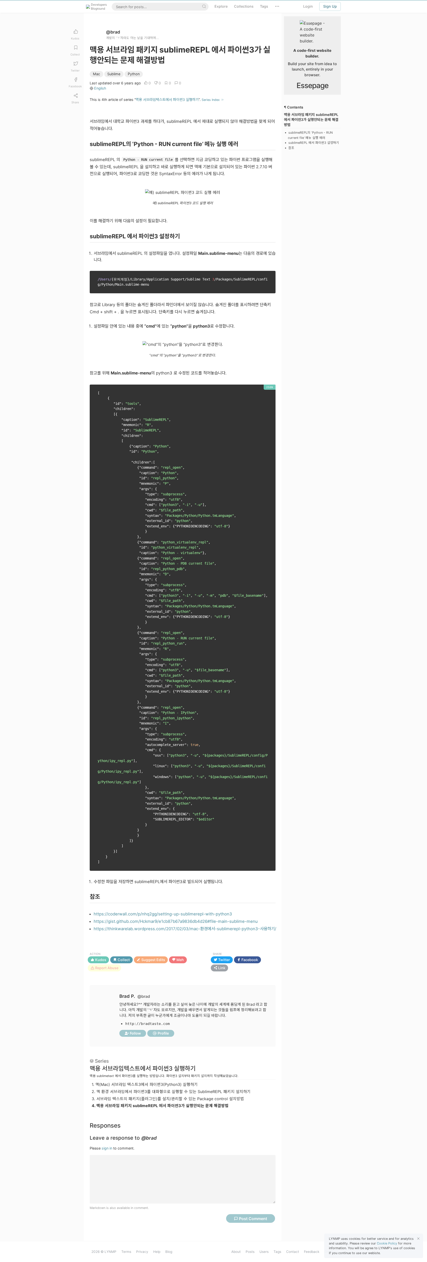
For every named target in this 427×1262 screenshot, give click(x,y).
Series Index (211, 100)
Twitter (223, 960)
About (236, 1252)
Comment (253, 1218)
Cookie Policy (387, 1243)
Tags (277, 1252)
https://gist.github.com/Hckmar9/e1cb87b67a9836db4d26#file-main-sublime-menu (176, 921)
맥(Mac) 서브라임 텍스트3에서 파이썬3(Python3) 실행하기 (145, 1084)
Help (156, 1252)
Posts (250, 1252)
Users (264, 1252)
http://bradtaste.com (147, 1023)
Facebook (249, 960)
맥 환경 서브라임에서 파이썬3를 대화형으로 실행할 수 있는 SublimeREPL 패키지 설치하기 (171, 1091)
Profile (163, 1033)
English (100, 88)
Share (217, 954)
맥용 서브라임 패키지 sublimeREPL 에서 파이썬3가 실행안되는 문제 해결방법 (160, 1105)
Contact (292, 1252)
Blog (168, 1252)
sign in (107, 1148)
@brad (113, 32)
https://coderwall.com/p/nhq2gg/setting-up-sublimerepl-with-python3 (163, 913)
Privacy (142, 1252)
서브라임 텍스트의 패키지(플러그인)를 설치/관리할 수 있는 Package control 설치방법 (168, 1098)
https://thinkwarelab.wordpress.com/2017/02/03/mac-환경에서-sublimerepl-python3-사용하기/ (185, 928)
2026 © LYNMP (103, 1252)
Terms (126, 1252)
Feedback (311, 1252)
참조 (291, 148)
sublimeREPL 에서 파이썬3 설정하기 (313, 143)
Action (95, 954)
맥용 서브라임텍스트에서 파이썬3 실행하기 (167, 99)
